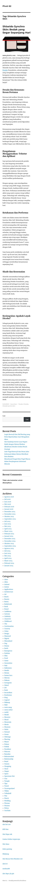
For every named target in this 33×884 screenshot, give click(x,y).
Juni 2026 (7, 502)
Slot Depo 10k (7, 834)
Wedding (7, 801)
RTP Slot (6, 829)
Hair (5, 665)
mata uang (8, 707)
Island (6, 685)
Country (7, 629)
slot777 (5, 864)
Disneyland (8, 641)
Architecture (8, 592)
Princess (7, 751)
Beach (6, 597)
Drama (6, 646)
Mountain (7, 722)
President (7, 749)
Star (5, 778)
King (6, 697)
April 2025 (8, 529)
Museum (7, 727)
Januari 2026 (8, 509)
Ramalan (7, 754)
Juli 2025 (7, 521)
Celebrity (7, 616)
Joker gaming (7, 849)
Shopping (7, 766)
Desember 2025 (9, 511)
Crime (6, 631)
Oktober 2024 (9, 543)
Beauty (6, 599)
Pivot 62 (7, 6)
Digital (6, 638)
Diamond (7, 636)
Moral (6, 719)
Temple (7, 781)
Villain (6, 791)
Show (6, 769)
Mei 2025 (7, 526)
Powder (5, 70)
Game (6, 660)
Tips (5, 783)
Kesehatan (8, 695)
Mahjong (6, 854)
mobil (6, 712)
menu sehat (8, 710)
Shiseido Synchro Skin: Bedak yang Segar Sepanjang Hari (16, 29)
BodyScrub (8, 604)
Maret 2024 (8, 561)
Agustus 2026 (9, 497)
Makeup (7, 702)
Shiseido (25, 404)
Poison (6, 744)
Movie (6, 724)
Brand (6, 609)
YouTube (7, 810)
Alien (6, 582)
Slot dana (6, 844)
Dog (5, 643)
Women (7, 805)
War (5, 796)
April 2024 (8, 558)
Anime (6, 587)
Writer (6, 808)
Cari (4, 416)
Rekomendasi (9, 756)
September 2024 (10, 546)
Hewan (6, 673)
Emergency (8, 651)
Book (6, 606)
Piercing (7, 739)
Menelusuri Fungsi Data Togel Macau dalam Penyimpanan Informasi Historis (17, 461)
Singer (6, 771)
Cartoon (7, 614)
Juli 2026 (7, 499)
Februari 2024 (9, 563)
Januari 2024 (8, 565)
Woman (7, 803)
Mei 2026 (7, 504)
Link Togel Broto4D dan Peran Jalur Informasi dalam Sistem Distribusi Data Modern (16, 454)
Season (6, 764)
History (7, 678)
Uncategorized (9, 788)
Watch (6, 798)
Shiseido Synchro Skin (9, 406)
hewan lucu (8, 675)
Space (6, 774)
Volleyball (7, 793)
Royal (6, 761)
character (7, 619)
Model (6, 715)
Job (5, 688)
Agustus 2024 (9, 548)
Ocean (6, 734)
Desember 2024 (9, 538)
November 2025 (9, 514)
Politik (6, 746)
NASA (6, 729)
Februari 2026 (9, 506)
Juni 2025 (7, 524)
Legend (7, 700)
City (5, 624)
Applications (8, 589)
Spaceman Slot (9, 776)
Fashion (7, 653)
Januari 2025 (8, 536)
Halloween (8, 668)
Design (6, 633)
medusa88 (6, 869)
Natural (7, 732)
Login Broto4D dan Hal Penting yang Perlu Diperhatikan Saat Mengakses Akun (17, 436)
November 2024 (9, 541)
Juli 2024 (7, 551)
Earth (6, 648)
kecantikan (13, 404)
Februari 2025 (9, 534)
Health (6, 670)
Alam (6, 579)
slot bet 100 (7, 824)
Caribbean (7, 611)
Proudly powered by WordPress (17, 880)
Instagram (8, 683)
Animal (6, 584)
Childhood (8, 621)
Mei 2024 (7, 556)
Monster (7, 717)
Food (6, 658)
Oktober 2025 (9, 516)
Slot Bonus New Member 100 (13, 859)
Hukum (7, 680)
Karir (6, 690)
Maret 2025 (8, 531)
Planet (6, 742)
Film (5, 656)
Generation (8, 663)
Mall (5, 705)
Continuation (9, 626)
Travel (6, 786)
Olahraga (7, 737)
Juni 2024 (7, 553)
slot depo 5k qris (8, 873)
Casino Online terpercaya (11, 839)
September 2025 (10, 519)
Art (5, 594)
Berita (6, 601)
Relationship (8, 759)
